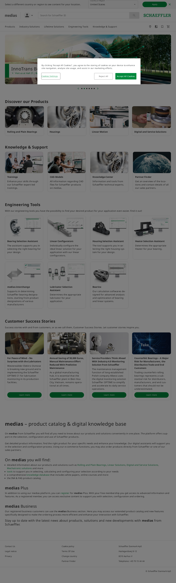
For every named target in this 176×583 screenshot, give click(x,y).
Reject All (103, 76)
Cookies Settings (50, 76)
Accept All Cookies (126, 76)
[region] (89, 71)
